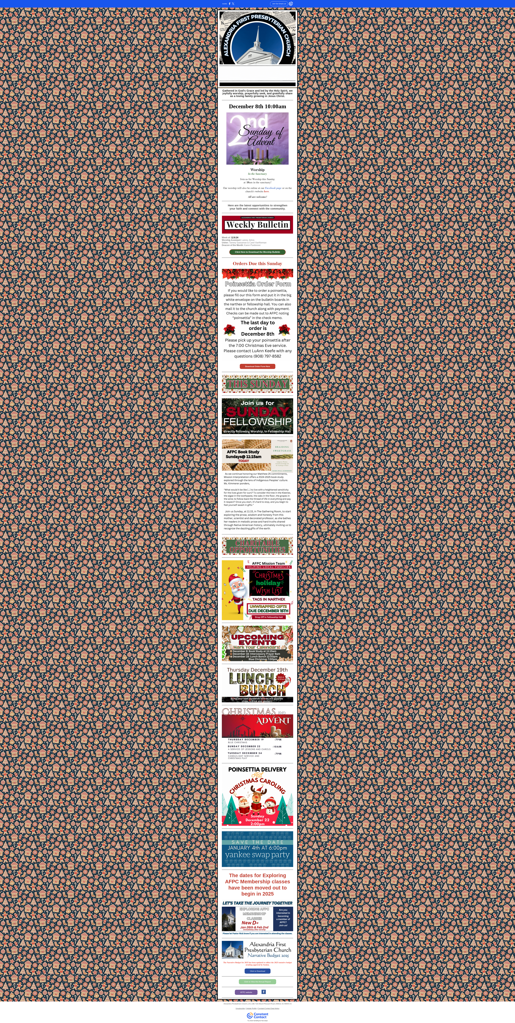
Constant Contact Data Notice (268, 1008)
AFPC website (246, 992)
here (266, 191)
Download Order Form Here (257, 366)
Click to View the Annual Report (257, 982)
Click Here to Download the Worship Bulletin (257, 252)
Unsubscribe (240, 1008)
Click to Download (257, 971)
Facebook (270, 188)
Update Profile (251, 1008)
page (279, 188)
